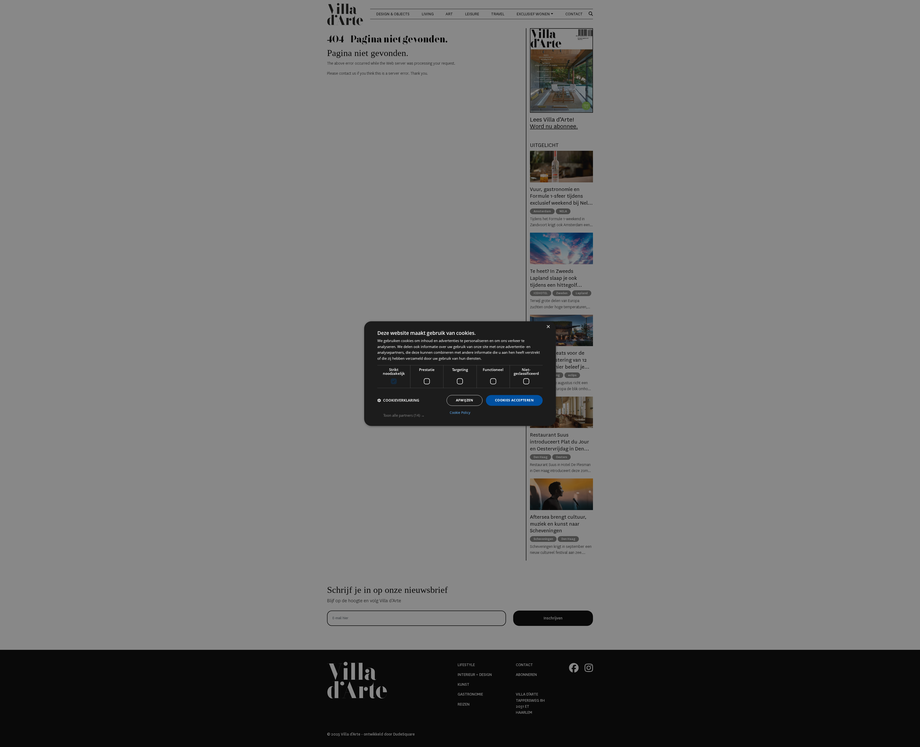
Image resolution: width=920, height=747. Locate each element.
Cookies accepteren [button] (514, 400)
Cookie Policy (460, 412)
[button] (463, 415)
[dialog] (460, 373)
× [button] (548, 327)
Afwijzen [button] (464, 400)
